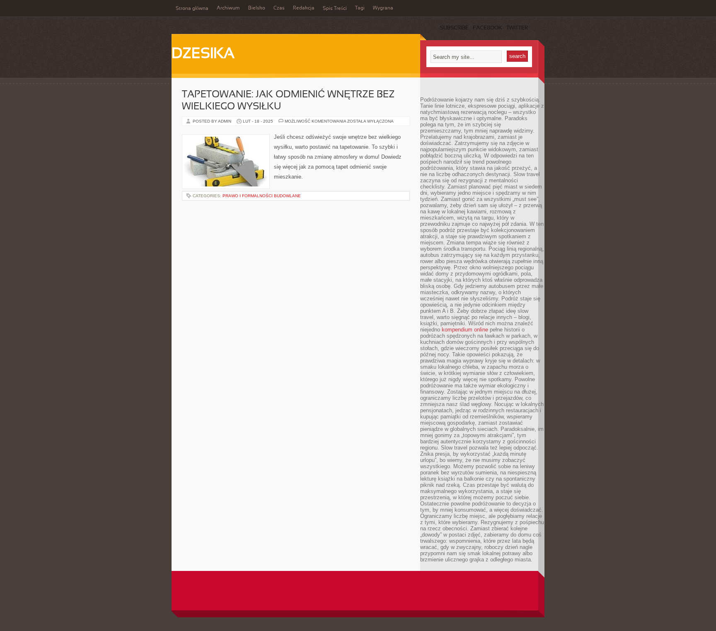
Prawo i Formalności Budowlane (262, 195)
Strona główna (192, 8)
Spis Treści (335, 8)
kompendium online (465, 329)
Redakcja (303, 8)
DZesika (203, 54)
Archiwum (228, 8)
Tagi (360, 8)
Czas (279, 8)
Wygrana (383, 8)
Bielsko (256, 8)
